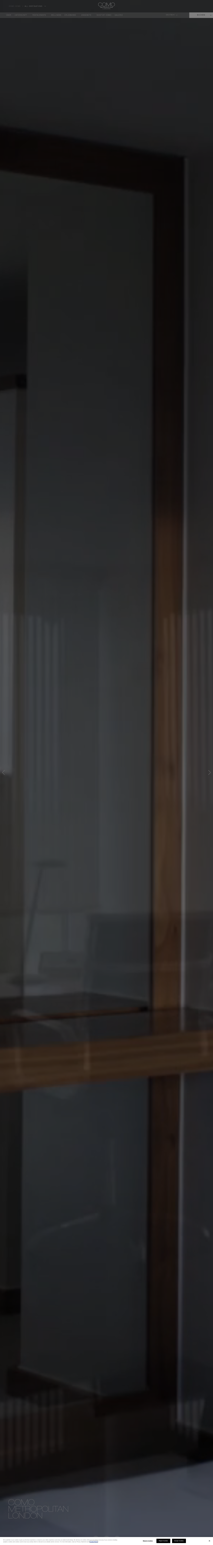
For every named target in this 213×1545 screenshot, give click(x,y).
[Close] (209, 1540)
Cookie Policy (94, 1541)
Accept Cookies (179, 1540)
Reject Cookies (163, 1540)
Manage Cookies (148, 1540)
